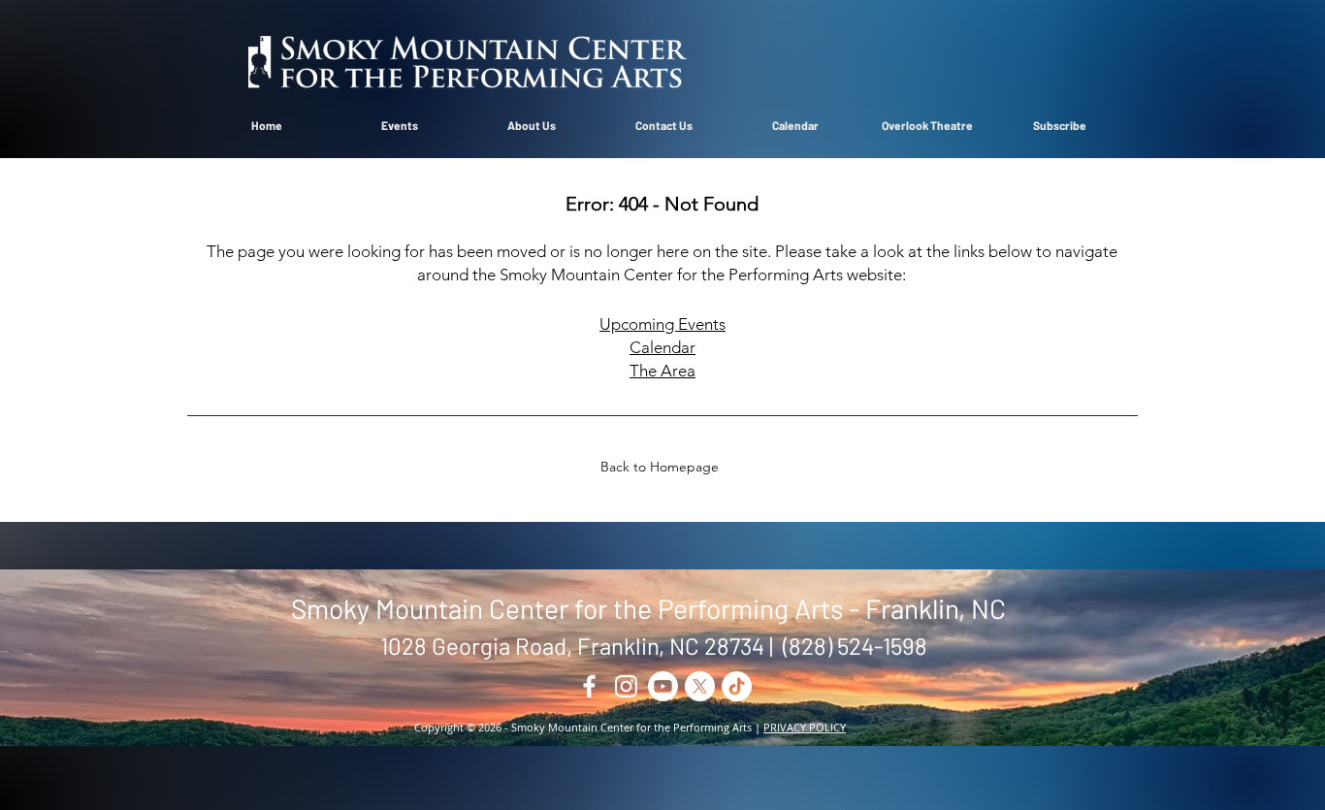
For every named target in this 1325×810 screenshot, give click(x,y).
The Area (662, 370)
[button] (532, 125)
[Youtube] (663, 686)
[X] (700, 686)
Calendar (662, 347)
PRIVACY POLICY (804, 727)
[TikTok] (737, 686)
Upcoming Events (662, 324)
